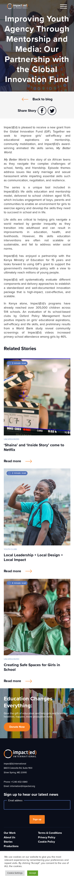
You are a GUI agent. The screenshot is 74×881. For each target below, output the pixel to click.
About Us (9, 837)
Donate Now (17, 727)
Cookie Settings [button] (15, 873)
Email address (15, 800)
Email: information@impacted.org (19, 786)
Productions (11, 846)
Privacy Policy (46, 837)
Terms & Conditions (50, 833)
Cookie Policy (46, 841)
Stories (8, 841)
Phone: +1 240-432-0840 (16, 781)
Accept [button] (32, 873)
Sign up (37, 819)
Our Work (10, 833)
